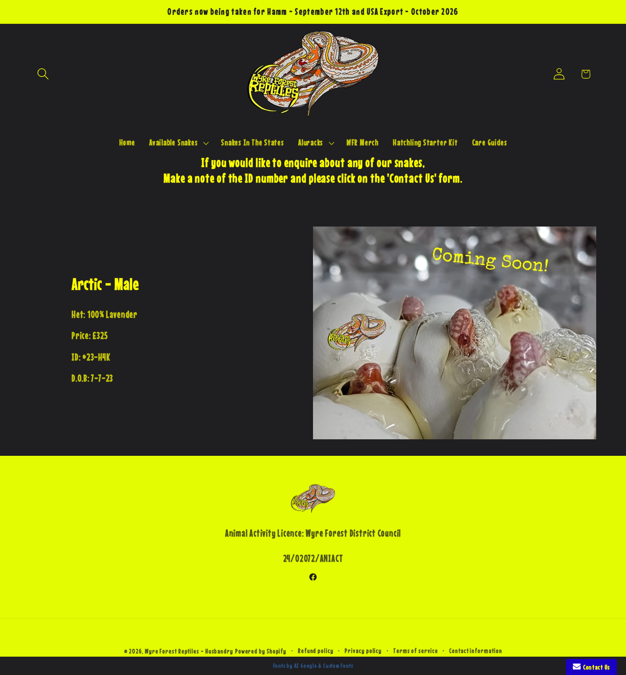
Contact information (475, 650)
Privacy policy (363, 650)
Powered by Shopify (260, 651)
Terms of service (415, 650)
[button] (43, 74)
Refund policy (316, 650)
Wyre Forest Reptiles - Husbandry (189, 651)
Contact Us (595, 667)
